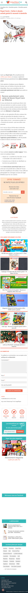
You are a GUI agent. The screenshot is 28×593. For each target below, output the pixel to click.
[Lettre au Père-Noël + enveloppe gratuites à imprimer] (14, 343)
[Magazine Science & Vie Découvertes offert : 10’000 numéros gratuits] (14, 306)
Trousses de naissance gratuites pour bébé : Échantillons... (16, 531)
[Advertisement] (14, 58)
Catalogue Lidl (5, 580)
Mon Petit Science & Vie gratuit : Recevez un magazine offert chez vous (14, 290)
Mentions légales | (9, 591)
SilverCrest (12, 564)
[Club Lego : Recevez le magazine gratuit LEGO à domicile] (14, 324)
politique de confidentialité (8, 357)
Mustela (5, 558)
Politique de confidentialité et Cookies (20, 591)
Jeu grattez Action (6, 587)
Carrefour (11, 548)
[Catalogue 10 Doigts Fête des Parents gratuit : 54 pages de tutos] (14, 269)
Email (2, 380)
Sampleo (18, 561)
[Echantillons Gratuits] (14, 3)
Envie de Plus (15, 551)
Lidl (19, 556)
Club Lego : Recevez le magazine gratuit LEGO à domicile (14, 327)
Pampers (5, 561)
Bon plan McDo (5, 584)
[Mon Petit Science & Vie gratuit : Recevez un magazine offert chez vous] (14, 288)
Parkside (12, 561)
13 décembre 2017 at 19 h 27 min (8, 398)
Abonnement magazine (14, 458)
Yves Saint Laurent (16, 566)
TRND (17, 564)
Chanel (5, 551)
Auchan (5, 548)
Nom (2, 375)
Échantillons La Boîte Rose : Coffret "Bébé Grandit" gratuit (15, 537)
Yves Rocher (6, 566)
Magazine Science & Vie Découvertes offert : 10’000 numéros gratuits (14, 309)
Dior (10, 551)
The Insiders (13, 556)
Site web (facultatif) (6, 385)
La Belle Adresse (18, 553)
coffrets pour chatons (6, 77)
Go (22, 192)
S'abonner (20, 431)
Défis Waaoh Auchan (6, 581)
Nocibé (18, 558)
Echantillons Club (4, 7)
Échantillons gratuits (13, 7)
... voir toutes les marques (9, 569)
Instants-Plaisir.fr (7, 553)
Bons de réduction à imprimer (8, 583)
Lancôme (5, 556)
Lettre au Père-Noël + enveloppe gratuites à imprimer (14, 345)
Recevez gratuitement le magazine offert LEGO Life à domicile (15, 526)
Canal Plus (18, 548)
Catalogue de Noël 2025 (7, 586)
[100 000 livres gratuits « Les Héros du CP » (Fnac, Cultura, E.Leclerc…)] (14, 251)
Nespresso (11, 558)
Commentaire (5, 360)
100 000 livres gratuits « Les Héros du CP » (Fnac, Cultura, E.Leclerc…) (14, 254)
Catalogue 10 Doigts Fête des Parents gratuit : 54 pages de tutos (14, 272)
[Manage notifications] (3, 590)
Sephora (5, 564)
